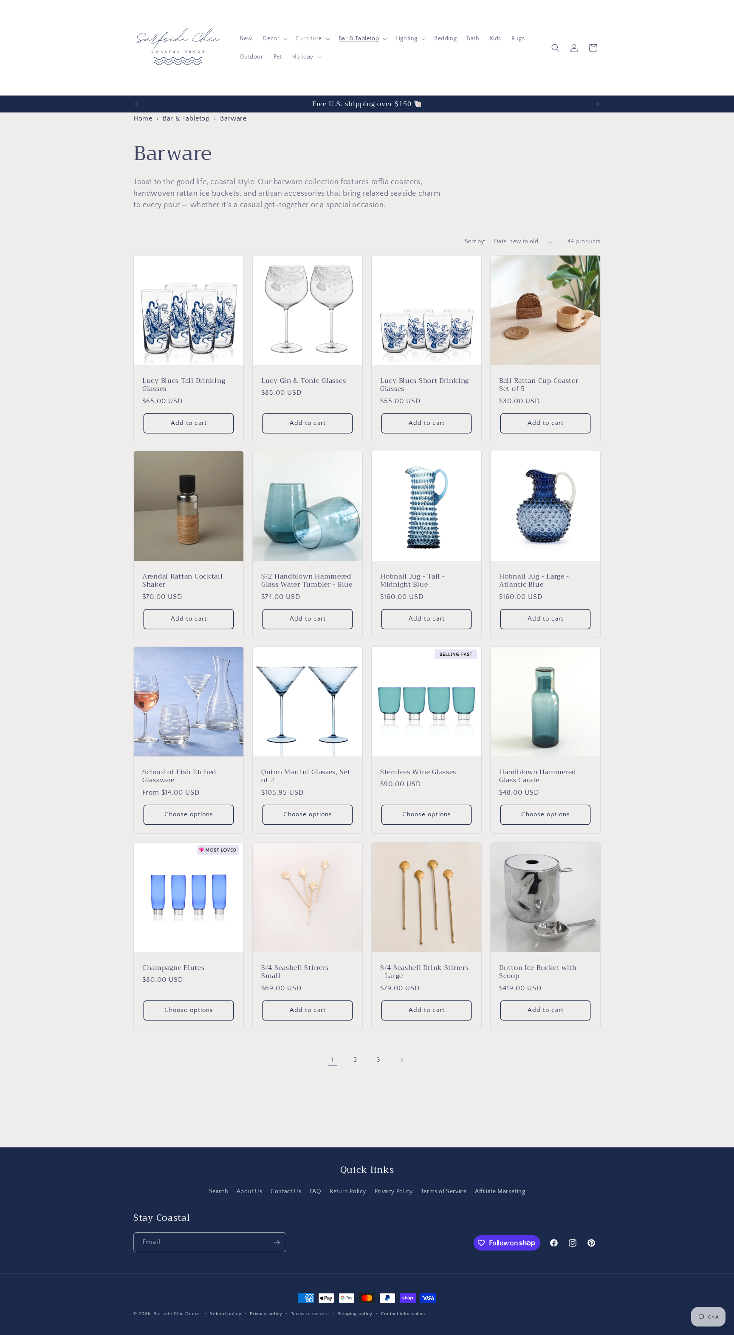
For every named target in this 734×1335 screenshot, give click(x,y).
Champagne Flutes (173, 968)
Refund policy (225, 1313)
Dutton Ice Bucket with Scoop (538, 972)
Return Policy (348, 1191)
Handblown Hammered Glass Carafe (537, 776)
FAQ (316, 1191)
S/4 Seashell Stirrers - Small (297, 972)
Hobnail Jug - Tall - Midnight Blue (412, 580)
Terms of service (310, 1313)
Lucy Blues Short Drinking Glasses (424, 385)
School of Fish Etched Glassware (179, 776)
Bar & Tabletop (186, 118)
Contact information (403, 1313)
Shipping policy (355, 1313)
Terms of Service (444, 1191)
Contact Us (286, 1191)
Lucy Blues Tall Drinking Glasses (183, 385)
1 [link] (332, 1060)
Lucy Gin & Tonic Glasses (303, 381)
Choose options (188, 814)
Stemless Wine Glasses (418, 772)
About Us (250, 1191)
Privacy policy (266, 1313)
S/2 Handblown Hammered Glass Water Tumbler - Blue (307, 580)
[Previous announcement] (136, 104)
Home (142, 118)
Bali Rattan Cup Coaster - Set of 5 (541, 385)
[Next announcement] (597, 104)
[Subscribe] (276, 1242)
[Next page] (401, 1060)
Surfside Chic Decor (177, 1313)
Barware (233, 118)
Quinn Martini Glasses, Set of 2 (305, 776)
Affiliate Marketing (500, 1191)
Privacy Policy (393, 1191)
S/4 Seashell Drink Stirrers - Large (424, 972)
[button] (274, 39)
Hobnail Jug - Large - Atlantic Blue (534, 580)
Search (219, 1191)
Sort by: (475, 241)
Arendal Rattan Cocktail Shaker (182, 580)
